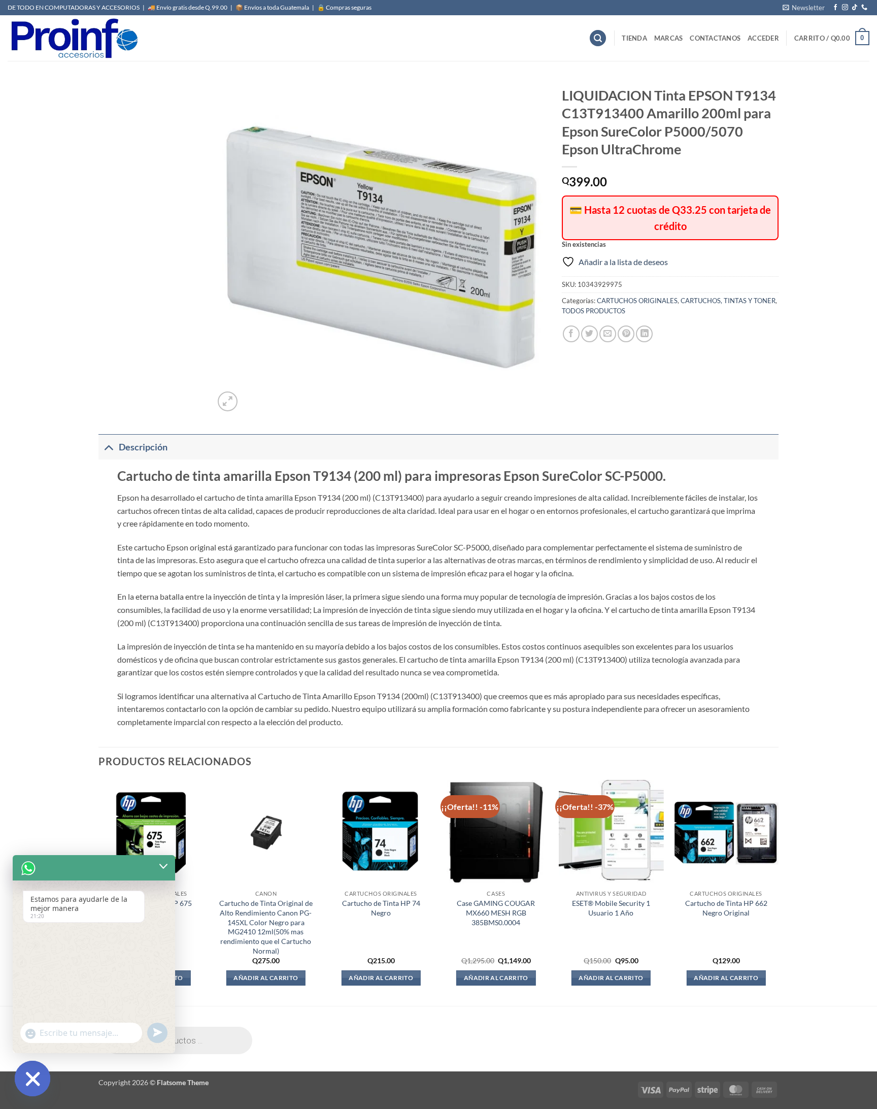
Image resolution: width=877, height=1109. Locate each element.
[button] (804, 7)
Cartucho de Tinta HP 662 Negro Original (726, 908)
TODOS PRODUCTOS (593, 311)
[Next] (778, 892)
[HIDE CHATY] (32, 1078)
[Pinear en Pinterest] (626, 333)
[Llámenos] (864, 7)
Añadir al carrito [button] (265, 977)
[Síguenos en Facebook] (835, 7)
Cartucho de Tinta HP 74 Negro (381, 908)
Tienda (634, 38)
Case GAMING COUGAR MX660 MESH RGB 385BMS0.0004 (496, 912)
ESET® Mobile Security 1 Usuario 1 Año (611, 908)
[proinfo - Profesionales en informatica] (74, 38)
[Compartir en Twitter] (589, 333)
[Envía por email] (607, 333)
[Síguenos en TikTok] (855, 7)
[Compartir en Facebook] (571, 333)
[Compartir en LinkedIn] (644, 333)
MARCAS (668, 38)
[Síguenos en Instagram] (845, 7)
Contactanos (715, 38)
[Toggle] (108, 447)
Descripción (143, 447)
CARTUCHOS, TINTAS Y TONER (728, 301)
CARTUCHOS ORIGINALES (637, 301)
